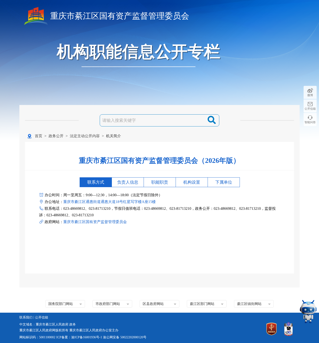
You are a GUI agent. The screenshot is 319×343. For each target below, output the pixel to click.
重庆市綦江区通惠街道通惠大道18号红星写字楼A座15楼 (109, 202)
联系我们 (25, 317)
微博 (310, 95)
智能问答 (310, 122)
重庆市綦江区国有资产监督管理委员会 (119, 16)
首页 (38, 136)
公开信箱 (310, 108)
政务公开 (56, 136)
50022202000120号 (133, 337)
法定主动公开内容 (85, 136)
